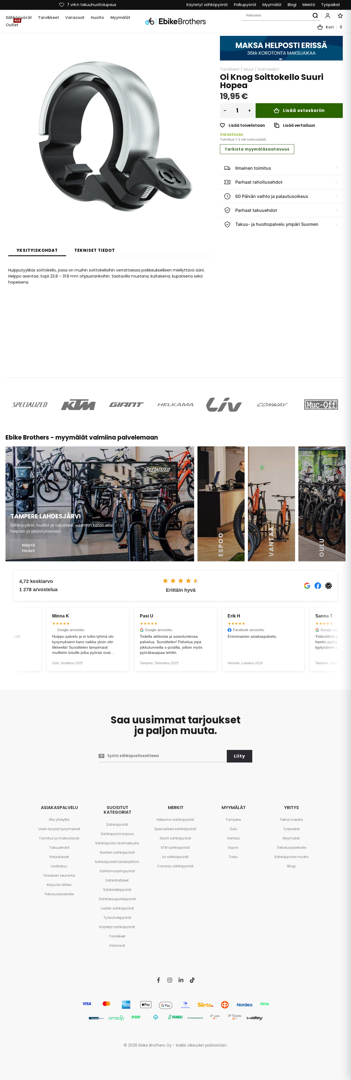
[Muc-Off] (321, 404)
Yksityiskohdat (37, 250)
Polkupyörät (245, 4)
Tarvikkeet (230, 69)
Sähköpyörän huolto (291, 856)
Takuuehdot (59, 847)
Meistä (308, 4)
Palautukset (59, 856)
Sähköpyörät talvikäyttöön (117, 861)
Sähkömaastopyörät (117, 871)
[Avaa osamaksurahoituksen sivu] (281, 48)
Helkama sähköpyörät (175, 819)
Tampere (233, 819)
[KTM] (78, 404)
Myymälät (272, 4)
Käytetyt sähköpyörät (207, 4)
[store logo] (175, 21)
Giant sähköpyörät (175, 838)
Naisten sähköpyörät (117, 852)
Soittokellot (268, 69)
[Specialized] (29, 404)
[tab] (37, 250)
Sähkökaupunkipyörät (117, 899)
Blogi (292, 4)
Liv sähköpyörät (175, 856)
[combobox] (281, 15)
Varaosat (117, 945)
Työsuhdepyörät (117, 917)
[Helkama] (175, 404)
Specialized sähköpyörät (175, 829)
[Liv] (224, 404)
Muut (249, 69)
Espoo (233, 847)
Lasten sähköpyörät (117, 908)
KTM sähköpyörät (175, 847)
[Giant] (127, 404)
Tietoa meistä (291, 819)
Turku (233, 856)
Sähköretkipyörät (117, 889)
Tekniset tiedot (94, 250)
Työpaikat (330, 4)
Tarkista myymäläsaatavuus (257, 149)
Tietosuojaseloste (59, 894)
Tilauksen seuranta (59, 875)
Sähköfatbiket (117, 880)
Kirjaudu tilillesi (59, 884)
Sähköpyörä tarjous (117, 833)
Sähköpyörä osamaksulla (117, 843)
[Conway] (272, 404)
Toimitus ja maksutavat (59, 838)
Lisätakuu (59, 866)
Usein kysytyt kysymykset (59, 829)
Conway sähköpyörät (175, 866)
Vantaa (233, 838)
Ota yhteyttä (59, 819)
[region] (281, 48)
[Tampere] (99, 503)
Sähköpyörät (117, 824)
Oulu (233, 829)
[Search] (315, 15)
